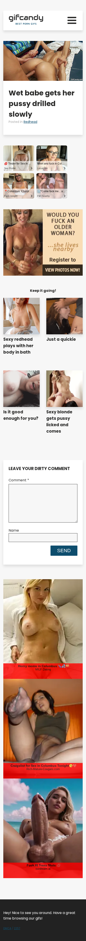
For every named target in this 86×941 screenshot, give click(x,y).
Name (14, 530)
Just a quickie (61, 339)
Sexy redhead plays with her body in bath (18, 345)
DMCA (7, 928)
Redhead (30, 122)
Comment (19, 480)
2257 (17, 928)
